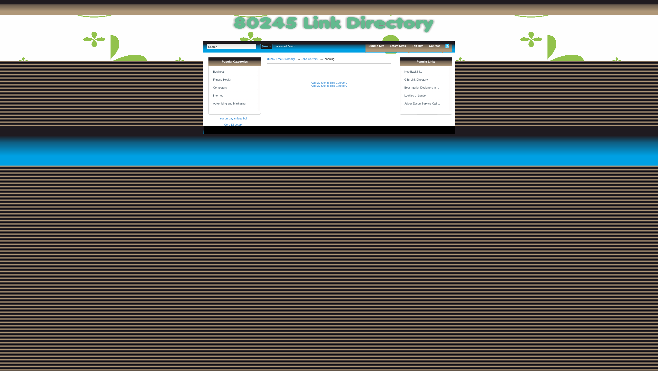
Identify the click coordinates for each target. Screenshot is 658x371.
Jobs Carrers (309, 59)
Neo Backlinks (413, 71)
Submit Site (376, 45)
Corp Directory (233, 124)
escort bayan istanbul (233, 118)
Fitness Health (222, 79)
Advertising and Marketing (229, 103)
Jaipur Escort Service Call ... (422, 103)
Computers (220, 87)
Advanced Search (285, 46)
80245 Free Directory (281, 59)
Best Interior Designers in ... (421, 87)
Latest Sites (398, 45)
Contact (434, 45)
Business (219, 71)
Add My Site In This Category (329, 82)
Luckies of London (415, 95)
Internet (218, 95)
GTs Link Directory (416, 79)
